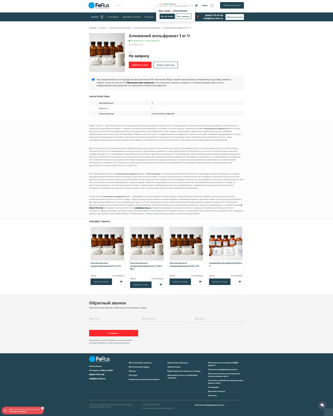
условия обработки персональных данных (109, 343)
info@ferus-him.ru (213, 18)
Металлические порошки (140, 362)
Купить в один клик (165, 65)
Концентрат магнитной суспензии (144, 379)
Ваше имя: (94, 319)
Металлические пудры (139, 367)
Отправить (114, 333)
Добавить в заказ (140, 65)
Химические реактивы (177, 362)
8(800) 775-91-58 (214, 15)
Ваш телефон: (148, 319)
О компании (113, 17)
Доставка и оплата (131, 17)
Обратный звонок (232, 5)
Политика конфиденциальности (223, 369)
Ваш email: (200, 319)
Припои (132, 371)
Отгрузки (148, 17)
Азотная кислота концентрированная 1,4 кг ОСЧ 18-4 (146, 266)
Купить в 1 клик (101, 282)
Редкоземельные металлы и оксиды (184, 371)
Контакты (212, 395)
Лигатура (133, 375)
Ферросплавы (174, 367)
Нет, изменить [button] (183, 16)
